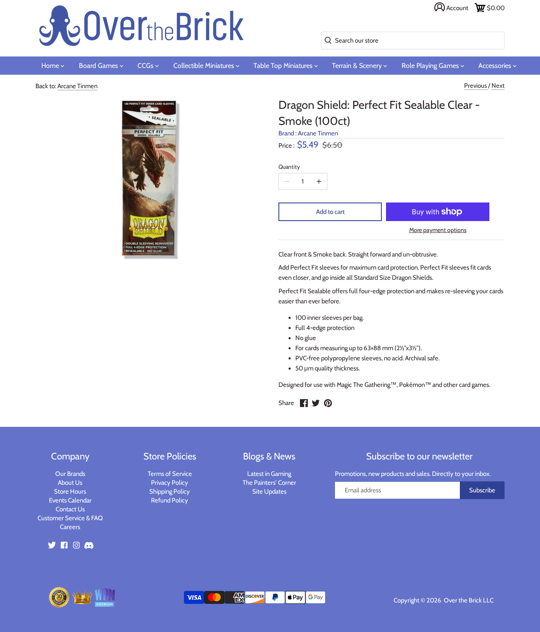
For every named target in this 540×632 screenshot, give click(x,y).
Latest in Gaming (269, 474)
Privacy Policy (169, 482)
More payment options (438, 230)
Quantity (289, 166)
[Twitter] (52, 544)
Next (498, 85)
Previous (476, 85)
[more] (319, 181)
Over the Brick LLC (468, 600)
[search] (326, 41)
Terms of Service (170, 474)
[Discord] (88, 544)
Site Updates (269, 491)
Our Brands (70, 474)
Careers (70, 527)
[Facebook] (64, 544)
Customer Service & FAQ (70, 518)
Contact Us (70, 509)
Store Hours (70, 491)
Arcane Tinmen (77, 86)
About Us (70, 482)
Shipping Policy (169, 491)
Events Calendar (70, 500)
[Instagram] (76, 544)
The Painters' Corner (269, 482)
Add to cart (330, 212)
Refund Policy (169, 500)
